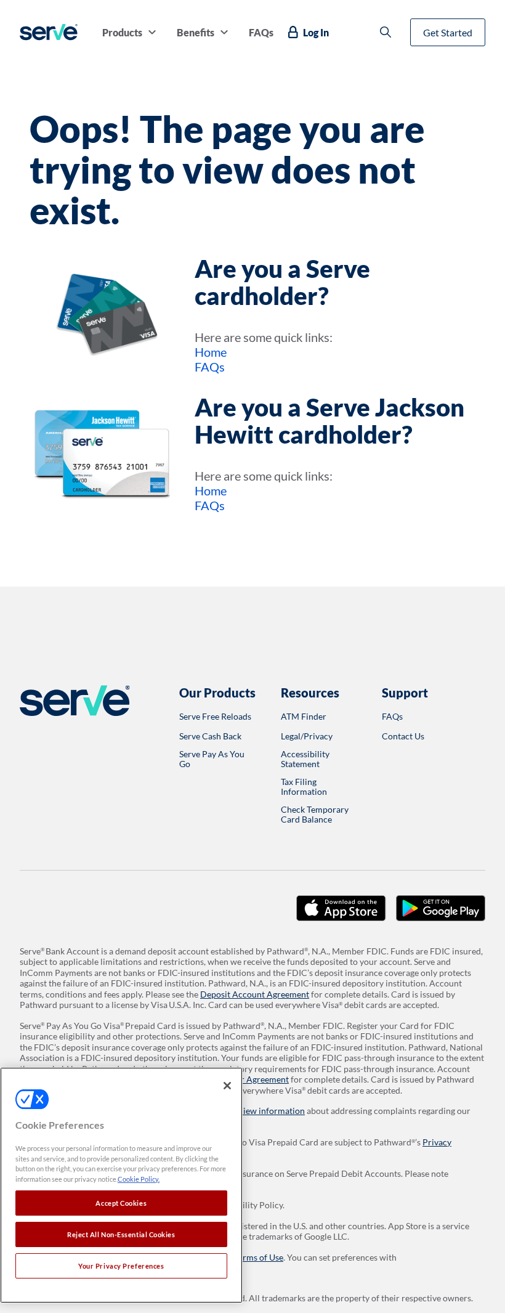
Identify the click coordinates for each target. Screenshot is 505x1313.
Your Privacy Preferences (121, 1266)
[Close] (227, 1085)
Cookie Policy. (139, 1179)
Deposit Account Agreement (254, 994)
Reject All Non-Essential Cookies (121, 1234)
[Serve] (49, 32)
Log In (316, 32)
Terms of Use (258, 1257)
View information (271, 1110)
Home (211, 351)
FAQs (210, 366)
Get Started (447, 32)
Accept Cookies (121, 1203)
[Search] (385, 32)
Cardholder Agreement (244, 1079)
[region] (121, 1185)
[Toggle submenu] (152, 32)
